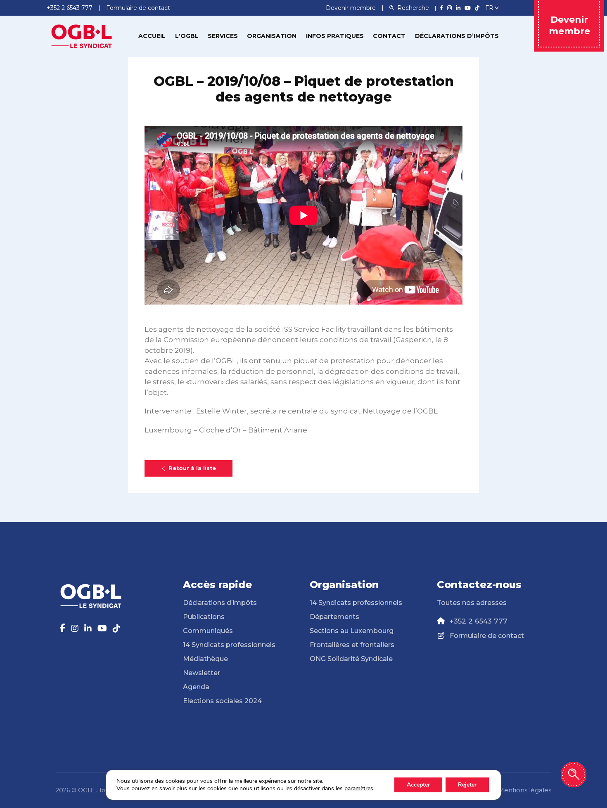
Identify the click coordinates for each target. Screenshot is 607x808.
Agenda (196, 687)
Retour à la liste (192, 468)
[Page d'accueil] (82, 35)
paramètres (358, 788)
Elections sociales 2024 (222, 701)
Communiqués (208, 631)
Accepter (418, 785)
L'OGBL (187, 36)
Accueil (152, 36)
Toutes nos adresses (472, 603)
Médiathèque (205, 659)
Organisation (271, 36)
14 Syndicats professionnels (229, 645)
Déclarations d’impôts (457, 36)
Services (223, 36)
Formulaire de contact (487, 636)
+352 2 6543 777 (478, 621)
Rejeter (467, 785)
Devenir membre (351, 8)
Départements (334, 617)
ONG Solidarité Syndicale (351, 659)
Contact (389, 36)
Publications (204, 617)
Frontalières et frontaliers (352, 645)
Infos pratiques (335, 36)
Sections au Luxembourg (352, 631)
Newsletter (201, 673)
